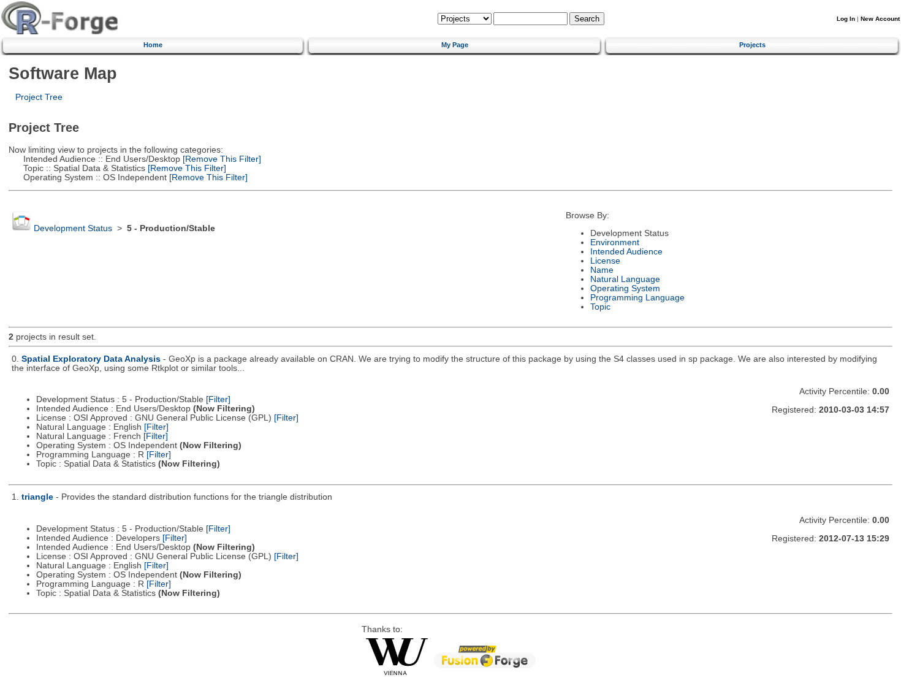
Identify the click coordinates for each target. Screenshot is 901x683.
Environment (614, 242)
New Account (880, 18)
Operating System (625, 288)
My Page (454, 44)
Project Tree (39, 97)
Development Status (73, 228)
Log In (846, 18)
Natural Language (625, 279)
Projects (752, 44)
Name (602, 270)
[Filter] (218, 399)
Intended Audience (626, 251)
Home (152, 44)
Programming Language (637, 297)
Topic (600, 306)
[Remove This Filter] (220, 159)
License (605, 260)
